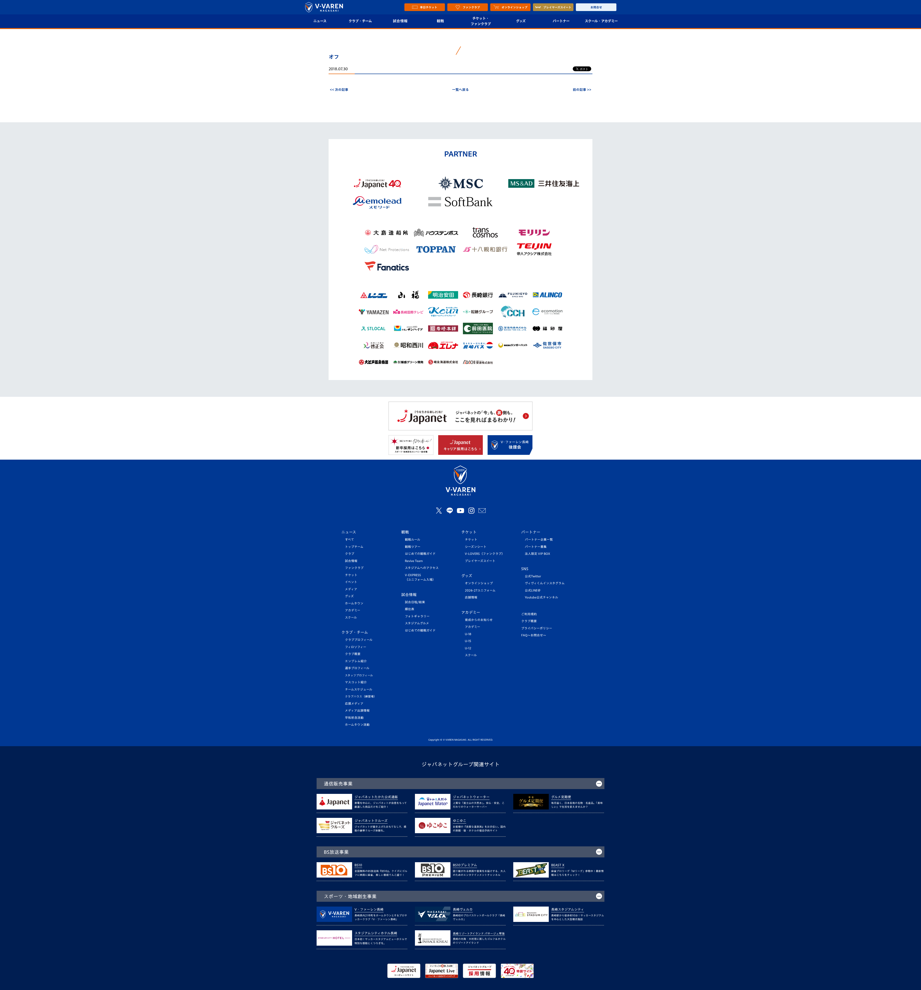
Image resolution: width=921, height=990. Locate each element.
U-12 (468, 648)
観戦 (440, 21)
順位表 (409, 609)
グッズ (520, 21)
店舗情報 (471, 597)
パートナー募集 (536, 546)
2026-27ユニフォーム (480, 590)
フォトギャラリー (417, 616)
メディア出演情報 (357, 710)
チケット (351, 575)
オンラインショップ (479, 583)
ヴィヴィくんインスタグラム (545, 583)
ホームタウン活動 (357, 724)
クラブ (349, 553)
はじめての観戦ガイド (420, 553)
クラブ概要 (352, 654)
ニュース (319, 21)
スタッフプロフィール (359, 675)
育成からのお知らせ (479, 619)
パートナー (561, 21)
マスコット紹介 (356, 682)
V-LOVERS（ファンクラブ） (485, 553)
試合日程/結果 (415, 602)
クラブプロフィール (358, 639)
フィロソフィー (355, 647)
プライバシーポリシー (536, 628)
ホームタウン (354, 603)
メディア (351, 589)
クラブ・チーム (360, 21)
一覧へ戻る (460, 89)
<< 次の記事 (339, 89)
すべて (349, 539)
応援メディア (354, 703)
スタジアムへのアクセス (422, 567)
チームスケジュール (358, 689)
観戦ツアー (412, 546)
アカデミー (352, 610)
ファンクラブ (354, 567)
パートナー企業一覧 (539, 539)
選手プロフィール (357, 668)
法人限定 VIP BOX (537, 553)
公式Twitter (533, 576)
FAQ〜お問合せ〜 (533, 635)
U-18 (468, 634)
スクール (351, 617)
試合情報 (400, 21)
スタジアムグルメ (417, 623)
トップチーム (354, 546)
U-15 (468, 641)
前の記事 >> (582, 89)
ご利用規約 (529, 614)
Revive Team (414, 560)
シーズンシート (475, 546)
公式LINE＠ (533, 590)
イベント (351, 582)
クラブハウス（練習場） (361, 696)
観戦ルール (412, 539)
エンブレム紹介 (356, 661)
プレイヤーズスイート (480, 560)
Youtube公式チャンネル (541, 597)
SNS (524, 569)
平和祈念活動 (354, 717)
